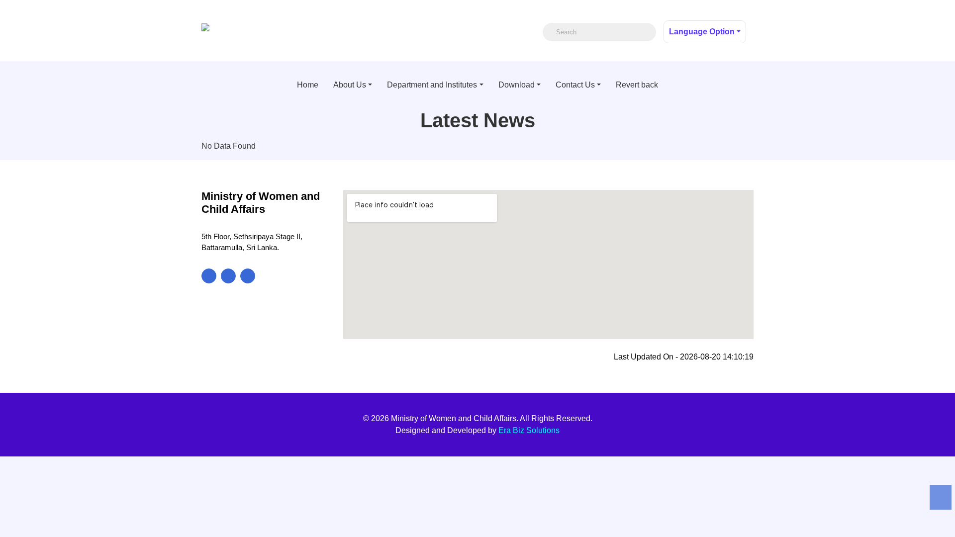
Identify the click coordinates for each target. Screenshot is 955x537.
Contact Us (575, 85)
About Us (349, 85)
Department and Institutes (432, 85)
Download (516, 85)
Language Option (702, 31)
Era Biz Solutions (529, 430)
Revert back (637, 85)
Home (307, 85)
